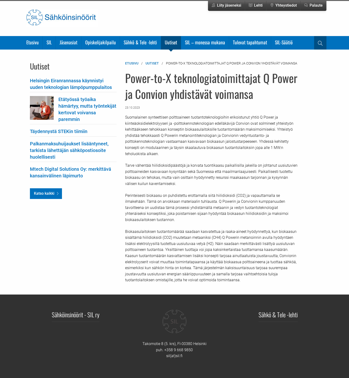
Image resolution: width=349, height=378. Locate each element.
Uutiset (171, 42)
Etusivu (32, 42)
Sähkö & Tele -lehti (140, 42)
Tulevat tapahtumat (250, 42)
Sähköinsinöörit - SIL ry (75, 314)
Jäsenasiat (68, 42)
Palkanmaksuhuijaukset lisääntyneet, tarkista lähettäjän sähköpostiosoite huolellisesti (69, 150)
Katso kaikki (44, 193)
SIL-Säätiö (284, 42)
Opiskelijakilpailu (100, 42)
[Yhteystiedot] (174, 325)
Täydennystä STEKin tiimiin (58, 131)
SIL (49, 42)
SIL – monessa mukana (205, 42)
